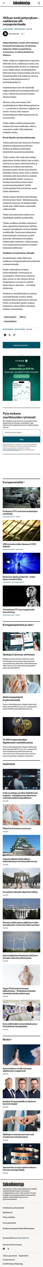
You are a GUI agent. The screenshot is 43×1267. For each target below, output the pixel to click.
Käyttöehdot (23, 1255)
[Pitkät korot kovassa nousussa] (21, 814)
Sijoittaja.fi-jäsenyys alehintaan (19, 654)
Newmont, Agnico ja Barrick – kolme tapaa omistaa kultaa (19, 578)
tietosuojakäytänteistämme (11, 450)
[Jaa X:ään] (9, 335)
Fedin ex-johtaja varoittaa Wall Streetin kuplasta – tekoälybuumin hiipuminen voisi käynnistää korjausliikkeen (20, 795)
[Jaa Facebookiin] (5, 335)
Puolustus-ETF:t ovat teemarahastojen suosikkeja (20, 512)
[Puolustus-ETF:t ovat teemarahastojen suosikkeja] (21, 497)
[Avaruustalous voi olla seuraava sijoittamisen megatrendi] (21, 1054)
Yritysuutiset (19, 29)
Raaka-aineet (19, 549)
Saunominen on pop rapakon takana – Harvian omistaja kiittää (20, 1168)
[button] (4, 3)
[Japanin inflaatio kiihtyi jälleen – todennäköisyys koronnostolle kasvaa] (21, 845)
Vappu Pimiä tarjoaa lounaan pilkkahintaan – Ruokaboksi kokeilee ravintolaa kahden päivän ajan (19, 991)
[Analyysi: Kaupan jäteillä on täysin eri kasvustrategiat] (21, 1087)
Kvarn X (18, 516)
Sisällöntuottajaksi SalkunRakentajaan (19, 1228)
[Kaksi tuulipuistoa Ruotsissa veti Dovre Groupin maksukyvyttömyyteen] (21, 941)
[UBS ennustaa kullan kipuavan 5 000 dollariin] (21, 530)
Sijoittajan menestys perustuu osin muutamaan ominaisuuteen (18, 1135)
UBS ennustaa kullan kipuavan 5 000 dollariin (19, 545)
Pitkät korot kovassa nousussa (17, 828)
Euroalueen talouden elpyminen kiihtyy (20, 892)
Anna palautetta (9, 1223)
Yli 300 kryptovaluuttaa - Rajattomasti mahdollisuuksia (18, 741)
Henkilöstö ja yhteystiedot (13, 1208)
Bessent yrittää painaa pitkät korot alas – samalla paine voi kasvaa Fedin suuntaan (21, 923)
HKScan (23, 317)
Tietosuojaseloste (10, 1255)
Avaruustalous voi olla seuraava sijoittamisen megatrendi (17, 1069)
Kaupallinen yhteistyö (9, 516)
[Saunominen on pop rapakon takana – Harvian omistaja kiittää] (21, 1153)
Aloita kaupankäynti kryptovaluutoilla (13, 698)
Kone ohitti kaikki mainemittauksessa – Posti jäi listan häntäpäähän (20, 1025)
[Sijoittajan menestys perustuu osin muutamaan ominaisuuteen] (21, 1120)
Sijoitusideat (8, 29)
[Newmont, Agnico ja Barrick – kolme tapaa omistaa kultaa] (21, 563)
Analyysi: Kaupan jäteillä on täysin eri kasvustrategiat (19, 1102)
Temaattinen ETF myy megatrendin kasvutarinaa (19, 610)
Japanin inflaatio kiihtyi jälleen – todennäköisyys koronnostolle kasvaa (20, 860)
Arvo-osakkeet (7, 582)
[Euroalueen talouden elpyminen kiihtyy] (21, 878)
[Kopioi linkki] (14, 335)
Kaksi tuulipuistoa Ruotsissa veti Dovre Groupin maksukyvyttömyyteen (20, 956)
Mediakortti (7, 1212)
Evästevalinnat (9, 1259)
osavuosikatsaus (10, 321)
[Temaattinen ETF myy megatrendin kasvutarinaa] (21, 595)
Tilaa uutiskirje (9, 1217)
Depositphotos (23, 1237)
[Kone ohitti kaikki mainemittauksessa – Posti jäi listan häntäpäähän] (21, 1010)
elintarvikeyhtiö (10, 317)
